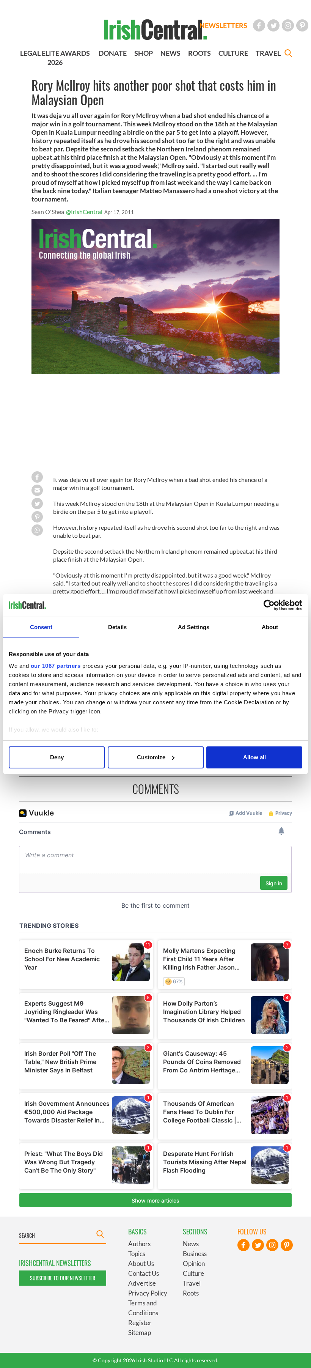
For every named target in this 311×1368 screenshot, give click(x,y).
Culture (193, 1273)
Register (140, 1323)
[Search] (288, 54)
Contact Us (143, 1273)
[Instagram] (288, 25)
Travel (192, 1283)
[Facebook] (259, 25)
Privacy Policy (147, 1293)
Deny (57, 757)
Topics (136, 1254)
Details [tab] (117, 627)
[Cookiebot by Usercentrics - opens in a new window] (269, 605)
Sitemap (139, 1333)
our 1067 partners (56, 666)
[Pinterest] (302, 25)
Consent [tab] (41, 627)
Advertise (142, 1283)
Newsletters (223, 25)
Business (195, 1254)
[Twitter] (273, 25)
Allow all (254, 757)
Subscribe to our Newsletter (62, 1278)
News (191, 1244)
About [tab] (270, 627)
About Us (141, 1263)
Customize (151, 757)
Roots (191, 1293)
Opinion (194, 1263)
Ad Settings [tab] (193, 627)
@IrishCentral (84, 211)
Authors (139, 1244)
